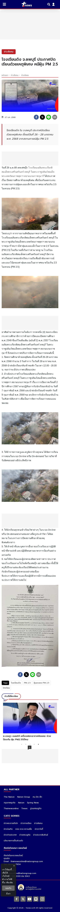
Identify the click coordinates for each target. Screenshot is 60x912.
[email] (54, 117)
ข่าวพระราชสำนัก (11, 823)
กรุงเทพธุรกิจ (9, 802)
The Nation (9, 796)
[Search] (49, 4)
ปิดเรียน (6, 687)
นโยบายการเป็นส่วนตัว (13, 840)
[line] (48, 117)
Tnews (24, 808)
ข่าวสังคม (14, 75)
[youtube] (29, 899)
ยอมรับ (8, 888)
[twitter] (42, 117)
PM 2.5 (27, 682)
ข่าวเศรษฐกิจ (24, 834)
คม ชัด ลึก (37, 796)
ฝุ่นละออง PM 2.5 (41, 682)
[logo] (25, 4)
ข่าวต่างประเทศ (10, 834)
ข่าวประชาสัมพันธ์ (40, 834)
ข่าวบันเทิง (8, 829)
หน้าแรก (5, 75)
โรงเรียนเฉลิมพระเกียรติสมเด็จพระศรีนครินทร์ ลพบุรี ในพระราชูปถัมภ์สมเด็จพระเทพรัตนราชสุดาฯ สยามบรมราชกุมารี (28, 171)
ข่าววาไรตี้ (39, 829)
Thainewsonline (11, 808)
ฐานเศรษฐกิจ (35, 808)
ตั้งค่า (8, 893)
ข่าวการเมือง (26, 823)
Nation (21, 802)
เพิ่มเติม (9, 882)
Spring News (33, 802)
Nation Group (23, 796)
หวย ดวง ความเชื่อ (23, 829)
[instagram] (42, 899)
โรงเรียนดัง (16, 682)
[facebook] (36, 117)
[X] (23, 899)
